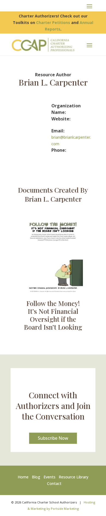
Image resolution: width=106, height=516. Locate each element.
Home (24, 476)
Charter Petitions (53, 22)
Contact (54, 483)
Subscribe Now (53, 438)
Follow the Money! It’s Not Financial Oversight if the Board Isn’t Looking (53, 315)
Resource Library (73, 476)
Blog (36, 476)
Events (49, 476)
